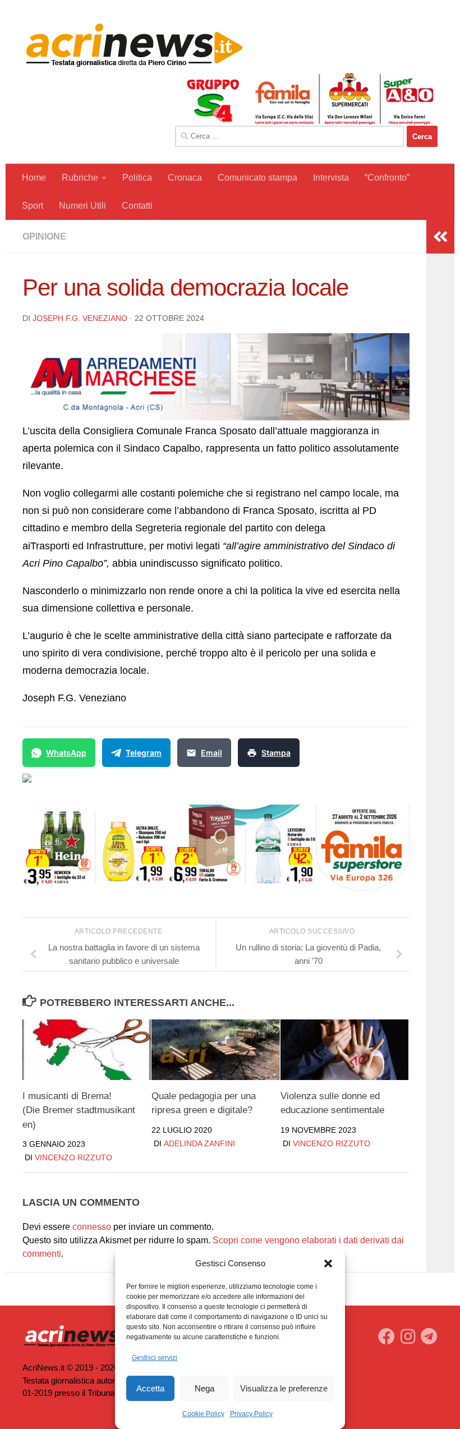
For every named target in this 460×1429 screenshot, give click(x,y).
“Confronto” (387, 177)
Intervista (331, 177)
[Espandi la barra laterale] (440, 237)
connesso (91, 1227)
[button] (328, 1263)
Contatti (137, 205)
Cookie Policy (203, 1414)
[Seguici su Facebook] (386, 1336)
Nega (204, 1388)
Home (34, 177)
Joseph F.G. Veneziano (80, 318)
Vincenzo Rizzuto (73, 1157)
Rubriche (80, 177)
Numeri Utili (82, 205)
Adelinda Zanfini (199, 1143)
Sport (32, 205)
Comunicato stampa (257, 177)
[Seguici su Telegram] (429, 1336)
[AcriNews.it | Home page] (134, 44)
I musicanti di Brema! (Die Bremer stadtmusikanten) (78, 1110)
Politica (137, 177)
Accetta (150, 1388)
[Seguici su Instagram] (407, 1336)
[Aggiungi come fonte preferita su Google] (84, 785)
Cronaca (185, 177)
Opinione (44, 236)
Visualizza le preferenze (284, 1388)
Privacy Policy (251, 1414)
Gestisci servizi (154, 1358)
